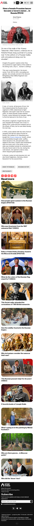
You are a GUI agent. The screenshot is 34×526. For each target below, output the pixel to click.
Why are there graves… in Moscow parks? (14, 454)
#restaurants (7, 171)
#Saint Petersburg (8, 167)
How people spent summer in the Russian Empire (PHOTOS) (16, 202)
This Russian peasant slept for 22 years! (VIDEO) (16, 380)
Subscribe (7, 494)
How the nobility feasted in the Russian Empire (16, 329)
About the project (6, 488)
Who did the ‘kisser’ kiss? (10, 478)
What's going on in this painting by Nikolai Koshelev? (16, 429)
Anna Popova (17, 17)
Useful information (22, 6)
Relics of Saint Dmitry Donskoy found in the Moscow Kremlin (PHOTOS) (16, 253)
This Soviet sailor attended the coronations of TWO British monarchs (15, 303)
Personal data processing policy (10, 490)
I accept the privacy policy (9, 504)
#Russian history (23, 167)
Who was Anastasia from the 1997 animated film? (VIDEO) (14, 227)
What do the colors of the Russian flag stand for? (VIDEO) (15, 278)
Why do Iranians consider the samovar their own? (15, 354)
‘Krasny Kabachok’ (16, 137)
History (15, 22)
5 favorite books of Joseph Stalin (13, 404)
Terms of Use (5, 491)
